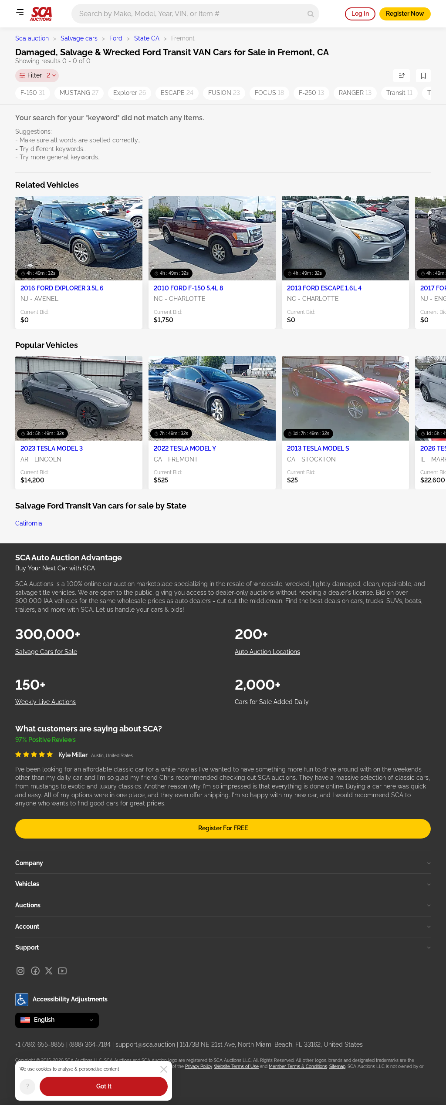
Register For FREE (223, 828)
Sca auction (32, 38)
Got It (104, 1086)
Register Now (405, 13)
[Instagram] (20, 971)
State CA (146, 38)
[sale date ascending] (401, 75)
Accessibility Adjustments (70, 999)
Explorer (129, 92)
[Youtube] (62, 971)
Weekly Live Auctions (45, 701)
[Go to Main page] (41, 14)
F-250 (311, 92)
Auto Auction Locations (267, 651)
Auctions (28, 905)
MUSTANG (79, 92)
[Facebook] (35, 971)
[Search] (311, 14)
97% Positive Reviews (45, 739)
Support (27, 947)
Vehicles (27, 883)
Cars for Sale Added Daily (272, 701)
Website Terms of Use (236, 1066)
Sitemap (337, 1066)
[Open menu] (19, 12)
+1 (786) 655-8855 (39, 1044)
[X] (49, 970)
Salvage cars (79, 38)
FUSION (224, 92)
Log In (360, 13)
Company (29, 862)
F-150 (32, 92)
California (28, 523)
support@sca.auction (145, 1044)
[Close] (164, 1069)
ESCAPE (177, 92)
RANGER (355, 92)
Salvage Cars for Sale (46, 651)
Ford (115, 38)
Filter (38, 75)
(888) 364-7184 (90, 1044)
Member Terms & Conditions (298, 1066)
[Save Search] (423, 75)
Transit (399, 92)
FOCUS (269, 92)
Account (27, 926)
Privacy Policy (198, 1066)
